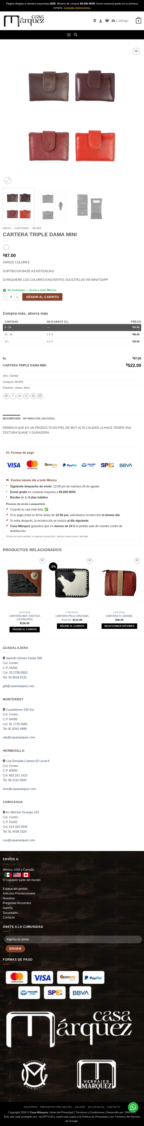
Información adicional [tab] (39, 418)
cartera (18, 387)
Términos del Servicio (127, 1116)
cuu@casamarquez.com (19, 840)
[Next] (133, 116)
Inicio (7, 228)
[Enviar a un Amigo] (26, 396)
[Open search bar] (75, 34)
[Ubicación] (94, 21)
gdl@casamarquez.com (18, 686)
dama (27, 387)
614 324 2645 (18, 826)
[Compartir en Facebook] (13, 396)
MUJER (36, 228)
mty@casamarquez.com (19, 737)
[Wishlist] (107, 21)
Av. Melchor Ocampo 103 (22, 812)
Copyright (14, 1112)
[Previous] (10, 116)
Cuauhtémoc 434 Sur (20, 709)
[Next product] (6, 247)
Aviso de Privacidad (61, 1112)
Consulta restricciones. (77, 7)
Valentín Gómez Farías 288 (24, 658)
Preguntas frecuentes (17, 903)
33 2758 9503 (18, 672)
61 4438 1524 (17, 831)
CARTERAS (22, 228)
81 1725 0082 (18, 724)
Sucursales (10, 912)
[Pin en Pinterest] (33, 396)
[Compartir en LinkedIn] (40, 396)
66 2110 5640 (17, 780)
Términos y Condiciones (90, 1112)
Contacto (9, 917)
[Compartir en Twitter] (20, 396)
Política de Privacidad (95, 1116)
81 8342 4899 (17, 728)
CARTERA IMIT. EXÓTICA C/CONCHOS (24, 617)
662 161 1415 (18, 775)
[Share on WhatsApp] (6, 396)
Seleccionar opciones (119, 626)
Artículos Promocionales (19, 893)
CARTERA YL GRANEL (119, 615)
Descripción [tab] (11, 418)
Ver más (84, 536)
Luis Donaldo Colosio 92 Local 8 (27, 761)
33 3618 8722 (17, 677)
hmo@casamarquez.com (19, 789)
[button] (138, 21)
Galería (8, 907)
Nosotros (9, 898)
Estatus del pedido (15, 888)
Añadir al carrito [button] (24, 629)
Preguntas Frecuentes (56, 1107)
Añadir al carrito (42, 297)
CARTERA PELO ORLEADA (72, 615)
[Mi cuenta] (101, 21)
